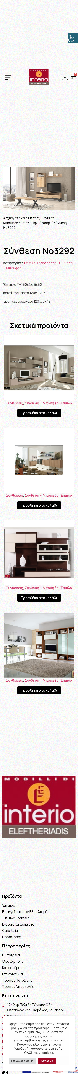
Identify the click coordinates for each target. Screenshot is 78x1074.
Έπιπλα (33, 218)
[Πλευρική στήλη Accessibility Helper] (73, 38)
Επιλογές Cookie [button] (22, 1060)
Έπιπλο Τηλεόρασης (36, 223)
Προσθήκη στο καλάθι (39, 412)
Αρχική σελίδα (14, 218)
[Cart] (73, 77)
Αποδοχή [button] (47, 1060)
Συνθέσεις (14, 403)
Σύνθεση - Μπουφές (41, 403)
